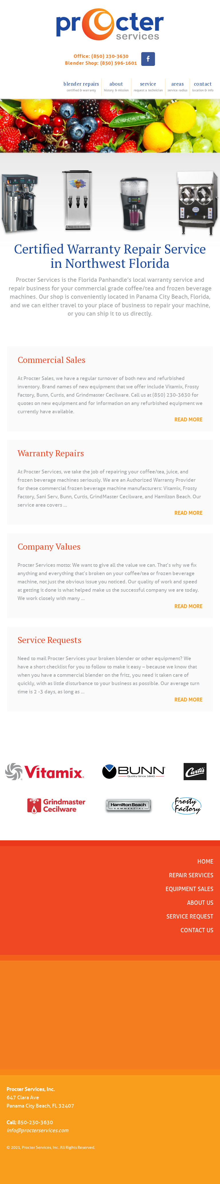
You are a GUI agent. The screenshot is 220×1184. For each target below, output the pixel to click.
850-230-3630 (35, 1122)
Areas (178, 86)
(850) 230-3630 (109, 55)
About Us (200, 902)
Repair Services (191, 875)
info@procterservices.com (37, 1130)
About (116, 86)
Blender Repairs (81, 86)
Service (148, 86)
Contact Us (196, 930)
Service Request (189, 916)
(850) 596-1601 (118, 62)
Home (205, 861)
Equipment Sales (189, 889)
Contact (202, 86)
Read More (188, 419)
